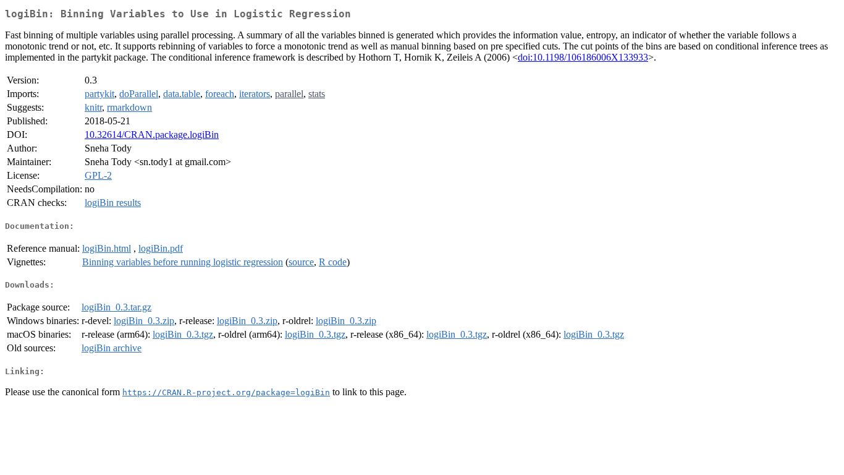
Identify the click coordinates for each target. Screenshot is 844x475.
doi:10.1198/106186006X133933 (583, 57)
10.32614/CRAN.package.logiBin (152, 134)
